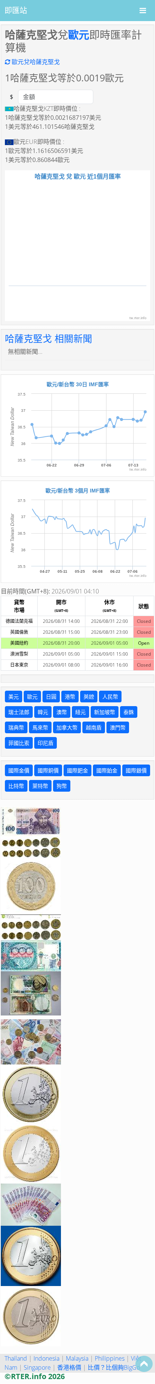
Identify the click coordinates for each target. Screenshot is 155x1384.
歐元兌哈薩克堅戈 (35, 62)
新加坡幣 (104, 712)
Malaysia (77, 1358)
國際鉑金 (106, 770)
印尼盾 (45, 742)
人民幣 (110, 696)
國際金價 (18, 770)
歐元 (78, 35)
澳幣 (61, 712)
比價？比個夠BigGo (114, 1367)
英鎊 (89, 696)
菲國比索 (18, 742)
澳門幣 (118, 727)
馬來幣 (40, 727)
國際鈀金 (77, 770)
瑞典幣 (16, 727)
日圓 (51, 696)
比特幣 (16, 785)
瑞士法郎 (18, 712)
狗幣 (61, 785)
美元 (13, 696)
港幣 (70, 696)
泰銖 (128, 712)
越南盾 (94, 727)
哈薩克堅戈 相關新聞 (48, 338)
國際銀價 (136, 770)
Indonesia (46, 1358)
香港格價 (69, 1367)
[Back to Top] (144, 1364)
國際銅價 (48, 770)
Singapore (37, 1367)
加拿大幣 (67, 727)
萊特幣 (40, 785)
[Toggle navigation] (142, 10)
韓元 (43, 712)
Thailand (16, 1358)
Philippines (110, 1358)
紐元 (80, 712)
